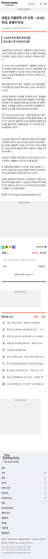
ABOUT (4, 539)
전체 (36, 316)
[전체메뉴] (45, 3)
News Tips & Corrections (24, 543)
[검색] (41, 3)
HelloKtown (7, 497)
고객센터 (11, 543)
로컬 (43, 316)
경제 (3, 477)
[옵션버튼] (44, 28)
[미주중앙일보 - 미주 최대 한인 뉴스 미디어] (9, 4)
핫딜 (3, 502)
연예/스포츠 (6, 487)
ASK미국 (5, 492)
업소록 (4, 523)
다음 (44, 391)
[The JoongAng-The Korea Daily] (11, 458)
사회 (3, 472)
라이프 (4, 482)
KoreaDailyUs (7, 508)
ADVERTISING (12, 539)
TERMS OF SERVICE (38, 539)
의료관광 (5, 528)
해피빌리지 (6, 533)
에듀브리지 (6, 513)
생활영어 (5, 518)
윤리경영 (4, 543)
